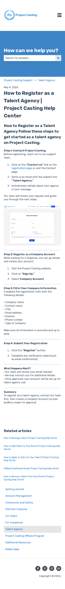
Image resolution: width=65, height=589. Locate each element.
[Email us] (58, 568)
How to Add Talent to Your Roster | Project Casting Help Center (32, 448)
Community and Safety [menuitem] (19, 502)
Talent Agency (46, 80)
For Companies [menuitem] (14, 522)
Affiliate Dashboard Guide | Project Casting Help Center (31, 468)
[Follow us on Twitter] (44, 568)
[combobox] (29, 58)
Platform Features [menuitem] (16, 509)
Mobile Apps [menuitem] (12, 549)
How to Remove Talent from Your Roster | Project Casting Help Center (29, 478)
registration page (22, 168)
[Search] (58, 58)
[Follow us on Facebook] (37, 568)
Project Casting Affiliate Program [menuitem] (24, 535)
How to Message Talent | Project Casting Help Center (30, 438)
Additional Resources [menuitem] (18, 542)
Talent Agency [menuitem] (14, 529)
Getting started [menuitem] (14, 489)
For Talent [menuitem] (11, 515)
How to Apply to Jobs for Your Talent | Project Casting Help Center (31, 459)
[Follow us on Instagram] (51, 568)
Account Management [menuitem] (18, 495)
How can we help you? (31, 50)
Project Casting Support (18, 80)
